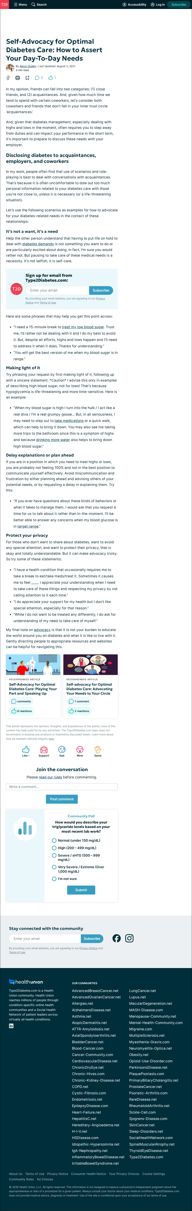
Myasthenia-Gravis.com (149, 1042)
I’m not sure (67, 879)
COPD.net (80, 1087)
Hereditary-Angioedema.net (95, 1125)
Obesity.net (138, 1055)
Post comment (62, 799)
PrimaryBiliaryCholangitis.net (153, 1080)
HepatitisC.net (84, 1119)
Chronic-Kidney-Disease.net (96, 1080)
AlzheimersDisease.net (91, 1010)
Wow (77, 751)
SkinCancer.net (142, 1125)
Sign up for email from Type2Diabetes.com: (49, 278)
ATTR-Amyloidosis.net (91, 1029)
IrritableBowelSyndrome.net (95, 1163)
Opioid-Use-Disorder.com (151, 1061)
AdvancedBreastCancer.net (95, 991)
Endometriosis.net (87, 1099)
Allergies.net (82, 1003)
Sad (59, 751)
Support (42, 751)
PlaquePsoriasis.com (146, 1074)
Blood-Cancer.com (88, 1048)
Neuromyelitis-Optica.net (150, 1048)
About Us (15, 1174)
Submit (81, 890)
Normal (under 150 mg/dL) (79, 840)
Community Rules (21, 1179)
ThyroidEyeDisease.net (148, 1151)
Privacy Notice (89, 948)
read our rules (50, 777)
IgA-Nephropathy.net (90, 1151)
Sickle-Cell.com (142, 1112)
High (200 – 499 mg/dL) (77, 848)
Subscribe (179, 4)
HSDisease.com (85, 1138)
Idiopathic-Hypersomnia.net (95, 1144)
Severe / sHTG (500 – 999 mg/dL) (79, 857)
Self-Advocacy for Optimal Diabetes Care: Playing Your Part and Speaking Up (33, 689)
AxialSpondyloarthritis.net (94, 1035)
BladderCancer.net (88, 1042)
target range (27, 526)
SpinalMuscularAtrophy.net (152, 1144)
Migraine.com (140, 1029)
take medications (69, 421)
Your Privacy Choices (124, 1174)
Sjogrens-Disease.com (148, 1119)
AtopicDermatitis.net (89, 1023)
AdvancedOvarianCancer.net (96, 997)
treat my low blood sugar (83, 327)
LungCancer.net (142, 991)
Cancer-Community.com (92, 1055)
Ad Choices (45, 1179)
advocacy (42, 630)
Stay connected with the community (46, 928)
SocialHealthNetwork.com (151, 1138)
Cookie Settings (153, 1174)
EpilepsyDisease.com (90, 1106)
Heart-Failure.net (86, 1112)
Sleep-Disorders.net (146, 1131)
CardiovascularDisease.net (95, 1061)
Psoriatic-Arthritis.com (148, 1093)
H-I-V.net (79, 1131)
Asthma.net (81, 1016)
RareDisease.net (143, 1099)
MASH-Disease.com (146, 1010)
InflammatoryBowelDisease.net (98, 1157)
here (51, 738)
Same (95, 751)
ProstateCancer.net (145, 1087)
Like (23, 751)
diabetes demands (38, 244)
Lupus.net (137, 997)
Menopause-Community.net (152, 1016)
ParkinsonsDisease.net (148, 1067)
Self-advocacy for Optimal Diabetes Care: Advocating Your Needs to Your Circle (89, 689)
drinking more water (53, 440)
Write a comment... (24, 787)
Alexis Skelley (28, 66)
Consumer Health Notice (88, 1174)
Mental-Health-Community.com (156, 1023)
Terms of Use (48, 302)
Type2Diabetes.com (146, 1157)
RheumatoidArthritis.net (149, 1106)
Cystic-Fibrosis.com (89, 1093)
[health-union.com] (26, 983)
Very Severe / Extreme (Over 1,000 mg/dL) (81, 869)
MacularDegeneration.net (150, 1003)
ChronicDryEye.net (88, 1067)
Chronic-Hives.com (88, 1074)
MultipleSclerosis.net (147, 1035)
